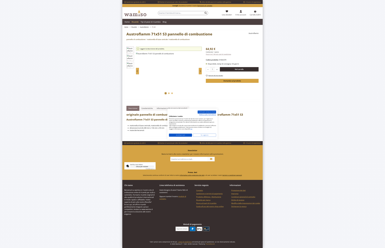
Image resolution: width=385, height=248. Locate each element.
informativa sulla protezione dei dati (192, 175)
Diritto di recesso (237, 200)
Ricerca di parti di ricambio (206, 203)
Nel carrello (239, 69)
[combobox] (180, 13)
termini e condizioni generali (232, 175)
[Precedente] (137, 71)
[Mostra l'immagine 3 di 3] (172, 93)
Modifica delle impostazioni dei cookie (245, 203)
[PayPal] (193, 229)
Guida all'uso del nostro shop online (210, 206)
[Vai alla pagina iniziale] (135, 13)
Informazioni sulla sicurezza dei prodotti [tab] (172, 108)
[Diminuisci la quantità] (208, 69)
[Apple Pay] (199, 229)
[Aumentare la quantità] (217, 69)
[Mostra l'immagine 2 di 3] (169, 93)
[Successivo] (200, 71)
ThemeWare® (210, 244)
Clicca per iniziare (142, 166)
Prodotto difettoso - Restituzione (208, 197)
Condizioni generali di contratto (243, 197)
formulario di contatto (204, 6)
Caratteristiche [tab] (147, 108)
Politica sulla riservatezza (207, 115)
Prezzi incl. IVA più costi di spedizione (218, 54)
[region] (164, 71)
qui (191, 129)
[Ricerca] (205, 13)
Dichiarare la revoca (238, 206)
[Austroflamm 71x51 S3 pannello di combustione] (169, 74)
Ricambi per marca (203, 200)
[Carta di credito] (206, 229)
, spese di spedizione (185, 242)
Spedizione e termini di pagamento (209, 194)
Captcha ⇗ (150, 168)
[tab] (132, 108)
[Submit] (211, 159)
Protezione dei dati (238, 190)
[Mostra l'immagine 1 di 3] (165, 93)
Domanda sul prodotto (232, 81)
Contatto (199, 190)
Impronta (234, 194)
